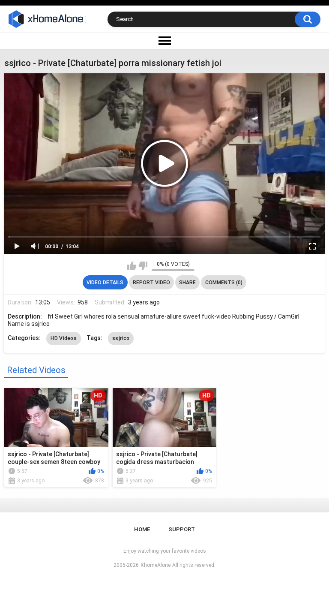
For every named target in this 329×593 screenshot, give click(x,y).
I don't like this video (142, 266)
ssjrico (120, 338)
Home (142, 529)
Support (181, 529)
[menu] (164, 41)
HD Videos (64, 338)
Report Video (151, 283)
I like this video (131, 266)
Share (187, 283)
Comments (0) (223, 283)
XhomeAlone (155, 565)
